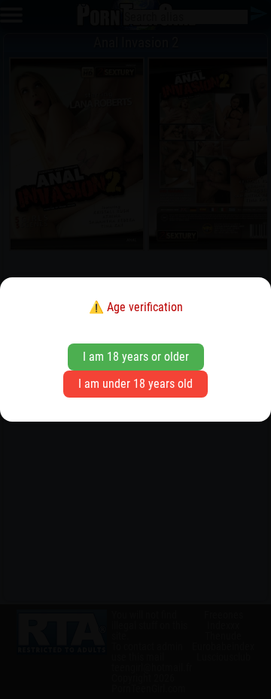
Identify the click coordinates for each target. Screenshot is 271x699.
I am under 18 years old (135, 384)
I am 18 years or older (136, 357)
